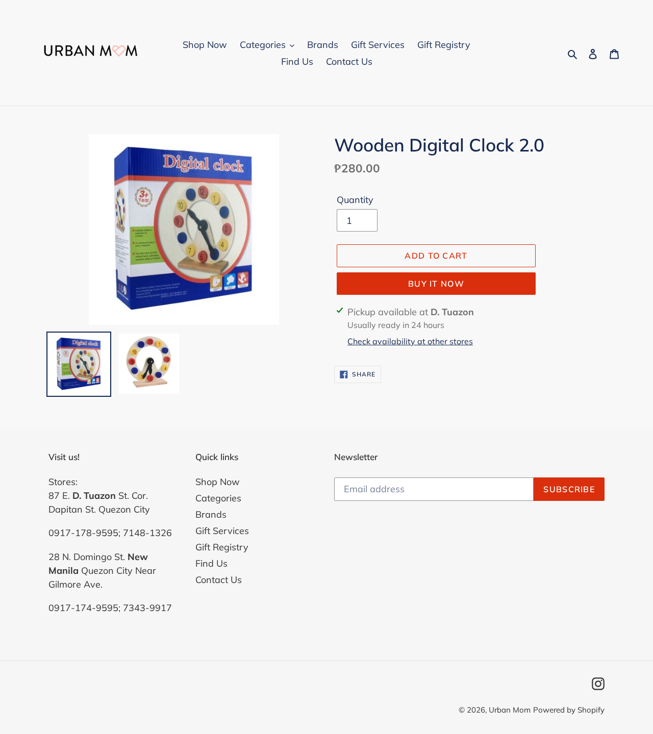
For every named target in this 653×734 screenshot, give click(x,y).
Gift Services (222, 531)
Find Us (211, 563)
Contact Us (218, 580)
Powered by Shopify (569, 710)
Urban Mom (510, 710)
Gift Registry (221, 547)
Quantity (355, 200)
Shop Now (217, 482)
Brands (211, 514)
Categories (218, 498)
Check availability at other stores (410, 341)
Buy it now (436, 284)
